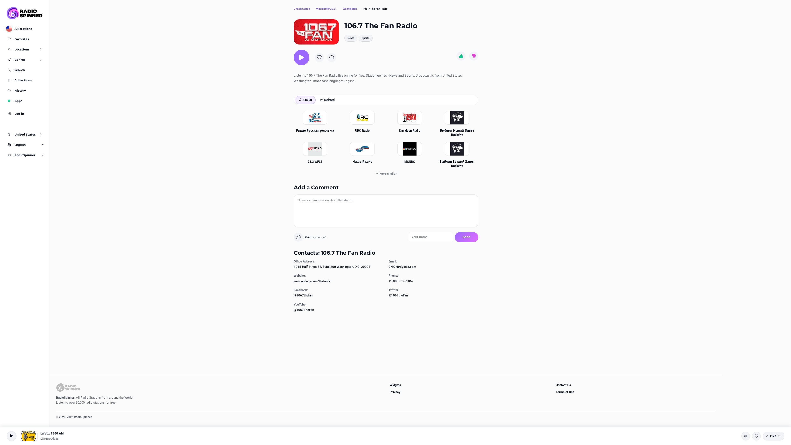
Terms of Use (565, 392)
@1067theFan (398, 295)
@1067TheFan (304, 310)
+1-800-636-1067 (401, 281)
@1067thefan (303, 295)
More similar (388, 173)
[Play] (301, 57)
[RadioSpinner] (24, 13)
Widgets (395, 385)
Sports (366, 38)
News (351, 38)
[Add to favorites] (319, 57)
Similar (307, 100)
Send (466, 237)
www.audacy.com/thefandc (312, 281)
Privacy (395, 392)
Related (329, 100)
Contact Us (563, 385)
